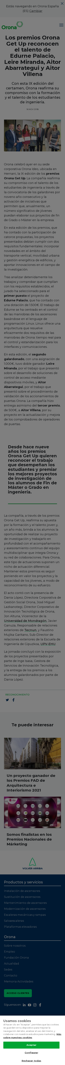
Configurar (31, 1052)
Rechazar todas (31, 1060)
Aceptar (31, 1045)
